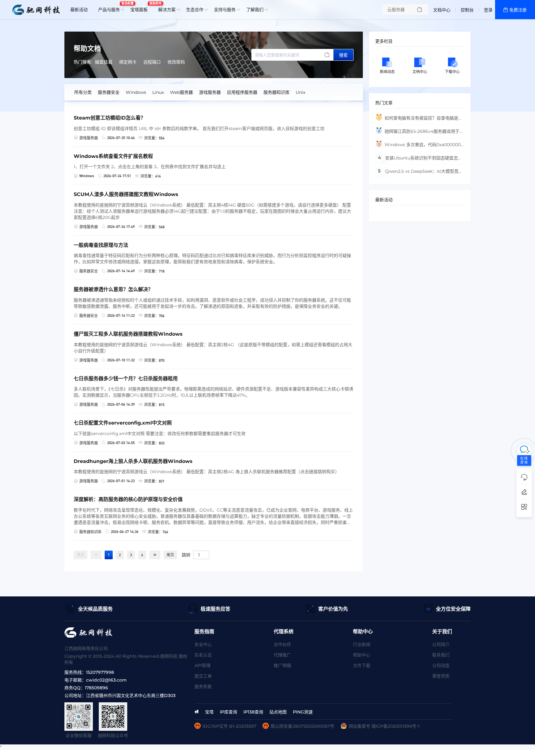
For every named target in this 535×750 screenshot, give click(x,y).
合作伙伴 (282, 644)
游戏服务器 (210, 92)
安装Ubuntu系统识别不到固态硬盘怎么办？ (418, 160)
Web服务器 (181, 92)
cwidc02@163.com (106, 680)
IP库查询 (228, 712)
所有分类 (83, 92)
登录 (488, 10)
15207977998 (100, 672)
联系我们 (441, 655)
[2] (154, 555)
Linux (158, 92)
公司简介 (441, 644)
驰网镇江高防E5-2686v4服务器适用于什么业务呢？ (419, 133)
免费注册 (518, 10)
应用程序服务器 (242, 92)
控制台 (467, 10)
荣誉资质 (441, 676)
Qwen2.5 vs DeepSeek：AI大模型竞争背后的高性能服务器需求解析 (419, 173)
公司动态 (441, 665)
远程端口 (152, 62)
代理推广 (282, 655)
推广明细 (282, 665)
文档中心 (441, 10)
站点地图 (278, 712)
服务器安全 (109, 92)
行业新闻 (361, 644)
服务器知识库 (276, 92)
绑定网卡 (128, 62)
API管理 (202, 665)
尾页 (170, 554)
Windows (136, 92)
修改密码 (176, 62)
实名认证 (203, 655)
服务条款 (203, 686)
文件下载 (361, 665)
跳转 (186, 554)
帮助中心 (361, 655)
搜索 (343, 55)
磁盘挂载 (103, 62)
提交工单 (203, 676)
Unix (300, 92)
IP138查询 (253, 712)
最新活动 (79, 9)
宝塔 (209, 712)
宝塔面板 (140, 7)
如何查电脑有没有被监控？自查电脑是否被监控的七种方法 (419, 120)
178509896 (96, 688)
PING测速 (303, 712)
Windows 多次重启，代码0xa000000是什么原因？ (418, 146)
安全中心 (203, 644)
